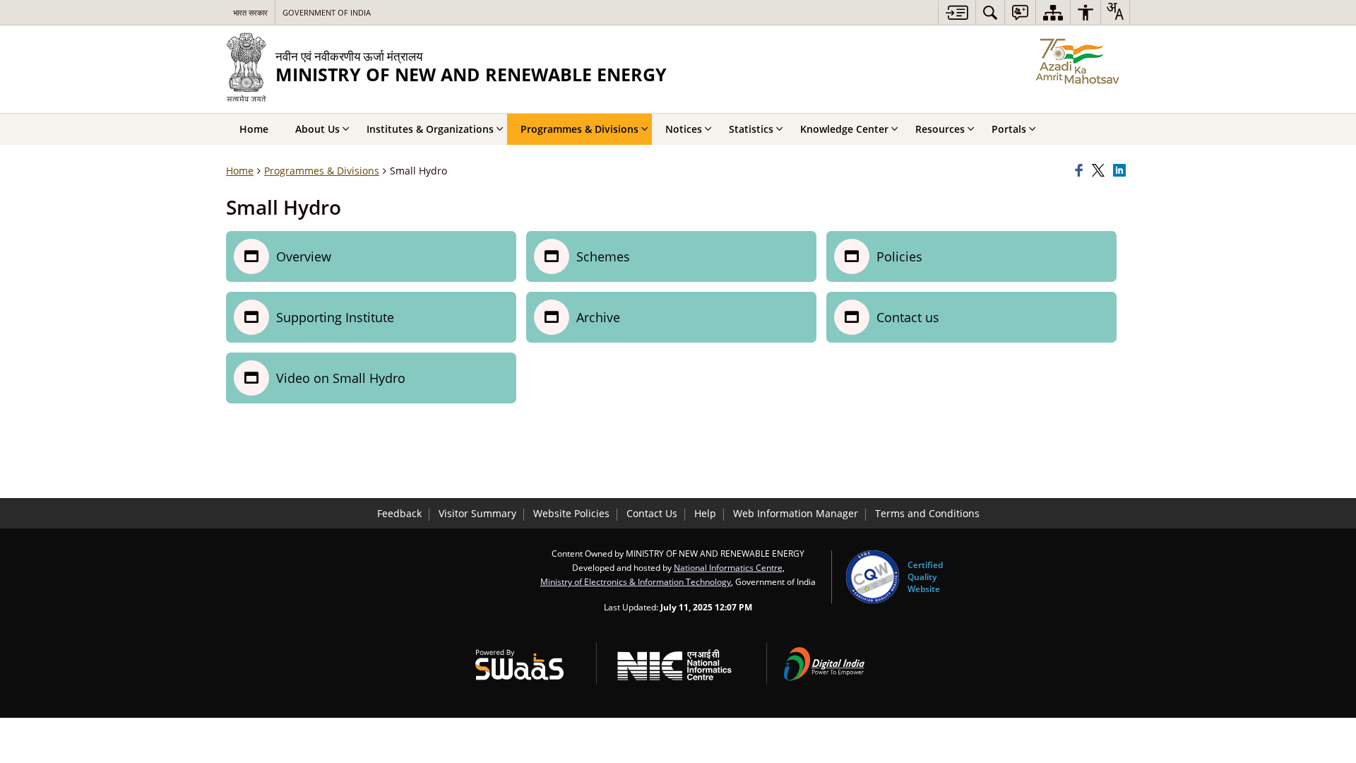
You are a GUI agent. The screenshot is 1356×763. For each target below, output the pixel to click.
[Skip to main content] (956, 12)
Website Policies (571, 513)
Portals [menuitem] (1009, 129)
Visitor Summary (477, 513)
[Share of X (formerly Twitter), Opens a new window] (1100, 170)
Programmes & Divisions (321, 170)
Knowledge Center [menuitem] (844, 129)
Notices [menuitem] (683, 129)
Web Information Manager (795, 513)
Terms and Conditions (927, 513)
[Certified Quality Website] (872, 576)
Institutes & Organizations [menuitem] (430, 129)
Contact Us (651, 513)
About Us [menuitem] (317, 129)
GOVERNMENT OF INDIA (326, 12)
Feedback (399, 513)
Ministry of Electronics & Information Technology (635, 581)
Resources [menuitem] (940, 129)
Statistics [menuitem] (751, 129)
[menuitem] (990, 12)
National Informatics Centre (728, 567)
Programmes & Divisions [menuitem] (579, 129)
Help (705, 513)
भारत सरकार (250, 12)
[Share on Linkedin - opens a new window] (1121, 170)
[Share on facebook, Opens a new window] (1081, 170)
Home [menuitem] (253, 129)
